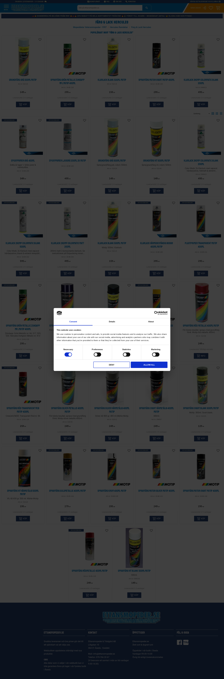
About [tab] (151, 321)
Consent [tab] (73, 321)
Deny (111, 365)
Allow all (149, 365)
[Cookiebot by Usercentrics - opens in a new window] (156, 313)
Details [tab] (112, 321)
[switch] (97, 354)
